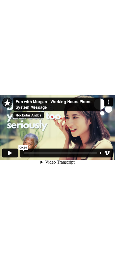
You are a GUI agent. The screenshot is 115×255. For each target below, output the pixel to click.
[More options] (108, 102)
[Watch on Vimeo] (107, 153)
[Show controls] (100, 153)
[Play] (10, 153)
